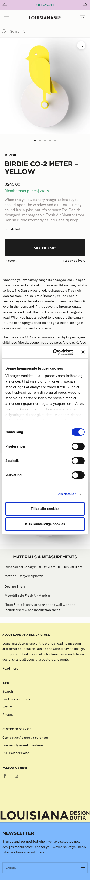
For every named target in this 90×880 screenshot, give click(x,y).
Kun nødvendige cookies (45, 524)
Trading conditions (16, 699)
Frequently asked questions (22, 745)
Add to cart (45, 248)
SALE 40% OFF (45, 5)
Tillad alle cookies (45, 509)
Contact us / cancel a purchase (25, 738)
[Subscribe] (83, 867)
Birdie (11, 155)
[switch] (78, 446)
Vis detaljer (66, 494)
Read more (10, 668)
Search (7, 691)
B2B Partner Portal (16, 753)
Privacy (7, 715)
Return (7, 707)
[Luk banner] (83, 352)
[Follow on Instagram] (16, 776)
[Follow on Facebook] (4, 776)
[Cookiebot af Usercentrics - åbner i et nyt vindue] (54, 352)
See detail (12, 229)
